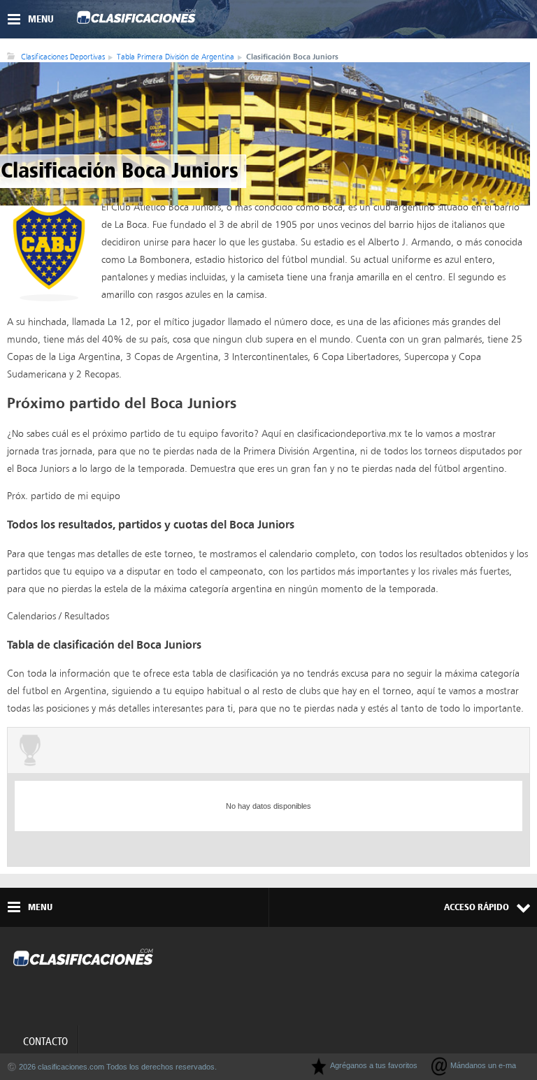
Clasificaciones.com (136, 20)
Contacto (45, 1041)
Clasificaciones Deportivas (63, 57)
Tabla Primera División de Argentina (175, 57)
